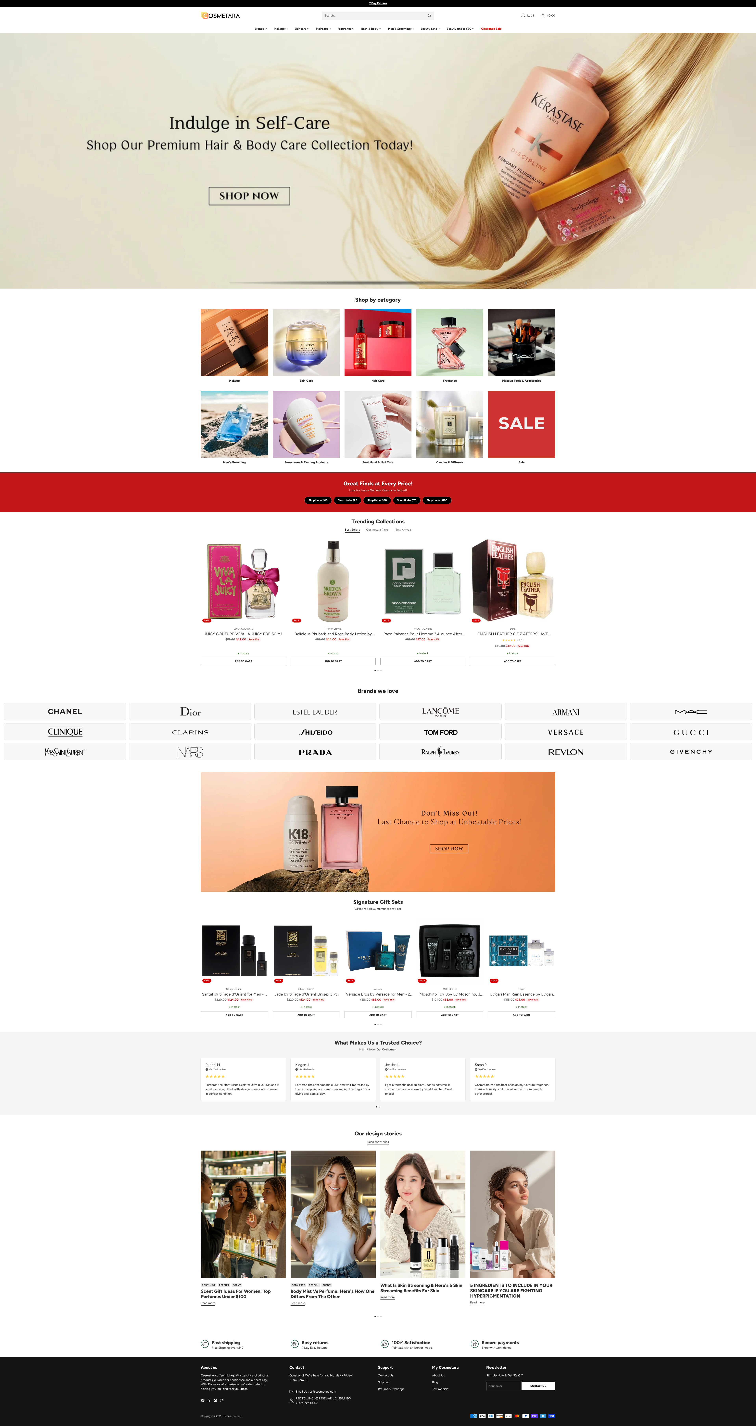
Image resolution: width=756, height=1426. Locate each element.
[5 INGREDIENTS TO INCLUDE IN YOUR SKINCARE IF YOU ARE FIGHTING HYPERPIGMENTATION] (512, 1214)
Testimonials (440, 1389)
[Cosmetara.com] (220, 15)
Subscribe (538, 1385)
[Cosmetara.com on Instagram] (221, 1401)
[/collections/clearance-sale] (378, 832)
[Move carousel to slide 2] (375, 282)
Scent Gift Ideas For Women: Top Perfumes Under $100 (236, 1293)
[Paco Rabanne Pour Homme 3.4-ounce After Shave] (422, 581)
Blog (435, 1382)
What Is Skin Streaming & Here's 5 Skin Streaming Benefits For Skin (421, 1288)
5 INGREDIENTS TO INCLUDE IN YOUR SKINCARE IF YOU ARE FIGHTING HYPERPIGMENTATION (511, 1291)
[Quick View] (280, 544)
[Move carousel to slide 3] (473, 282)
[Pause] (525, 282)
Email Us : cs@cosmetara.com (316, 1391)
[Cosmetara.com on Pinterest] (215, 1401)
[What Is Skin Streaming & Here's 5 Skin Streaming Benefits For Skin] (422, 1214)
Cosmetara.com (232, 1416)
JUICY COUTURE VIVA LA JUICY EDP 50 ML (243, 634)
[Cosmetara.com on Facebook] (202, 1401)
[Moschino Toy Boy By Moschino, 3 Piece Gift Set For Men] (449, 951)
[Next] (555, 602)
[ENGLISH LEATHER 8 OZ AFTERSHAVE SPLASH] (512, 581)
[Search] (429, 16)
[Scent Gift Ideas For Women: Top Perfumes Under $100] (243, 1214)
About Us (438, 1375)
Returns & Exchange (391, 1389)
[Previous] (200, 602)
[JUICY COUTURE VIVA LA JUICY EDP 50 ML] (243, 581)
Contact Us (385, 1375)
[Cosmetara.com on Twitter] (209, 1401)
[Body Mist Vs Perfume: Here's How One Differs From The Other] (333, 1214)
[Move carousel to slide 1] (277, 282)
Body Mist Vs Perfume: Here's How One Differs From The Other (332, 1293)
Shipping (383, 1382)
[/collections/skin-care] (378, 161)
